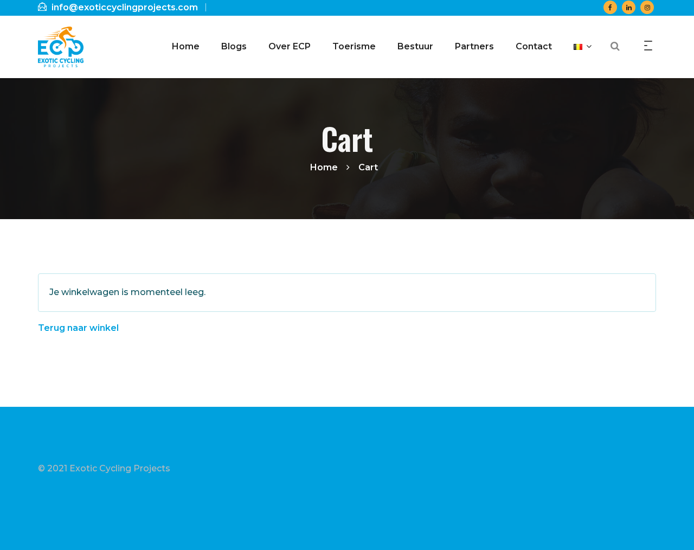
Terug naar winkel (78, 328)
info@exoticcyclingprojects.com (123, 7)
